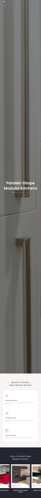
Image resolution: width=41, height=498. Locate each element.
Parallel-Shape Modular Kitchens (22, 192)
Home (13, 192)
